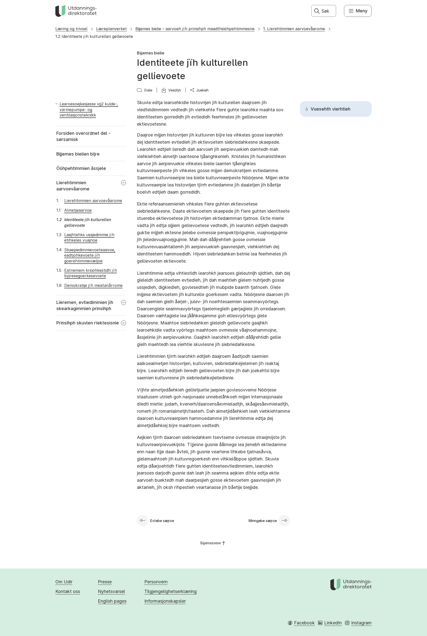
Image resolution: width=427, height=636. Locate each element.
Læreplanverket (111, 28)
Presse (105, 581)
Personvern (156, 581)
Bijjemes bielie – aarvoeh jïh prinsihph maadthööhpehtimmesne (195, 28)
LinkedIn (333, 622)
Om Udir (63, 581)
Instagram (361, 622)
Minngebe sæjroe (263, 521)
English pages (112, 601)
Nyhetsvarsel (111, 591)
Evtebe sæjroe (162, 521)
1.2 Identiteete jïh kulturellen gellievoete (94, 36)
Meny (361, 10)
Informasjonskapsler (165, 601)
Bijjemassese (210, 543)
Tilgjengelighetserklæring (170, 591)
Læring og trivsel (71, 28)
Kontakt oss (67, 591)
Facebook (304, 622)
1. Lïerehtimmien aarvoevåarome (294, 28)
